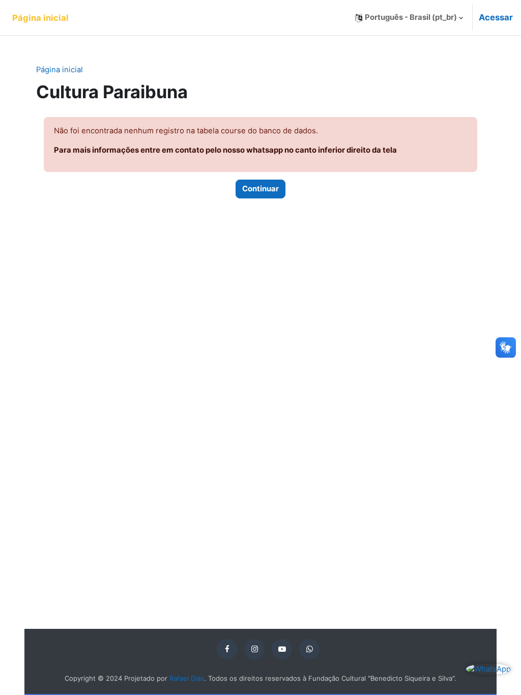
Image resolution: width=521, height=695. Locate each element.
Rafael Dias (186, 678)
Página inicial (59, 69)
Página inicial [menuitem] (40, 18)
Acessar (496, 17)
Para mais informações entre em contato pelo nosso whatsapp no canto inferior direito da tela (225, 150)
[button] (409, 17)
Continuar (260, 188)
